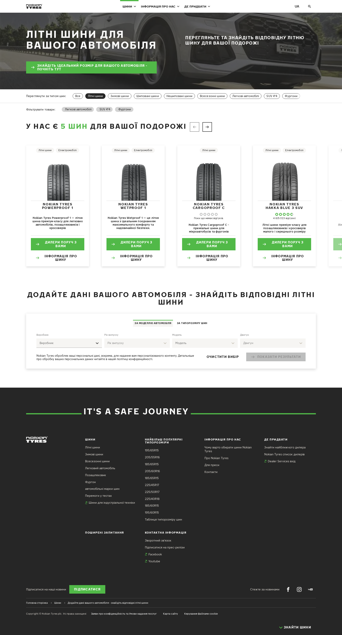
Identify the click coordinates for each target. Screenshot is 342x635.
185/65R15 (152, 464)
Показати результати (279, 357)
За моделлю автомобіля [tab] (153, 323)
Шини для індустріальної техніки (112, 502)
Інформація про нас (158, 6)
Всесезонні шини (212, 96)
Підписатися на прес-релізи (165, 547)
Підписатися (87, 589)
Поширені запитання (104, 532)
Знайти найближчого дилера (285, 447)
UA (297, 6)
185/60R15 (152, 505)
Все (77, 96)
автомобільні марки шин (102, 488)
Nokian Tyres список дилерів (284, 454)
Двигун (244, 334)
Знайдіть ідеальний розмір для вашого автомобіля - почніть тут (92, 67)
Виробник (42, 334)
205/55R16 (152, 457)
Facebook (155, 554)
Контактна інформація (166, 532)
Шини (127, 6)
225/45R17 (152, 485)
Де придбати (195, 6)
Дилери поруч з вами (61, 244)
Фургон (90, 482)
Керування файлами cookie (201, 613)
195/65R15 (152, 450)
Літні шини (92, 447)
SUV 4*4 (271, 96)
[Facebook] (288, 589)
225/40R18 (152, 499)
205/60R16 (152, 471)
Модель (177, 334)
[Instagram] (299, 589)
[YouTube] (310, 589)
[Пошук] (309, 6)
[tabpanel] (171, 347)
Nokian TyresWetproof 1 (133, 206)
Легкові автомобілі (245, 96)
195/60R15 (152, 512)
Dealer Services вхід (281, 461)
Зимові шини (119, 96)
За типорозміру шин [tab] (192, 323)
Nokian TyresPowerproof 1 (57, 206)
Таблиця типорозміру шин (163, 519)
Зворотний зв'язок (158, 540)
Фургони (291, 96)
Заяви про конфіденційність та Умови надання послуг (124, 613)
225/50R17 (152, 492)
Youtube (154, 561)
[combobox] (69, 343)
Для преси (211, 465)
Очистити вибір (223, 357)
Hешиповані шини (179, 96)
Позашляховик (95, 475)
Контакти (211, 472)
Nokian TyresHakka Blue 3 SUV (284, 206)
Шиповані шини (147, 96)
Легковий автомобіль (100, 468)
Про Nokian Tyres (216, 458)
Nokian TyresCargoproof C (209, 206)
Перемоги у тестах (98, 495)
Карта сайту (170, 613)
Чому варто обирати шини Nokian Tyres (228, 449)
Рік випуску (111, 334)
